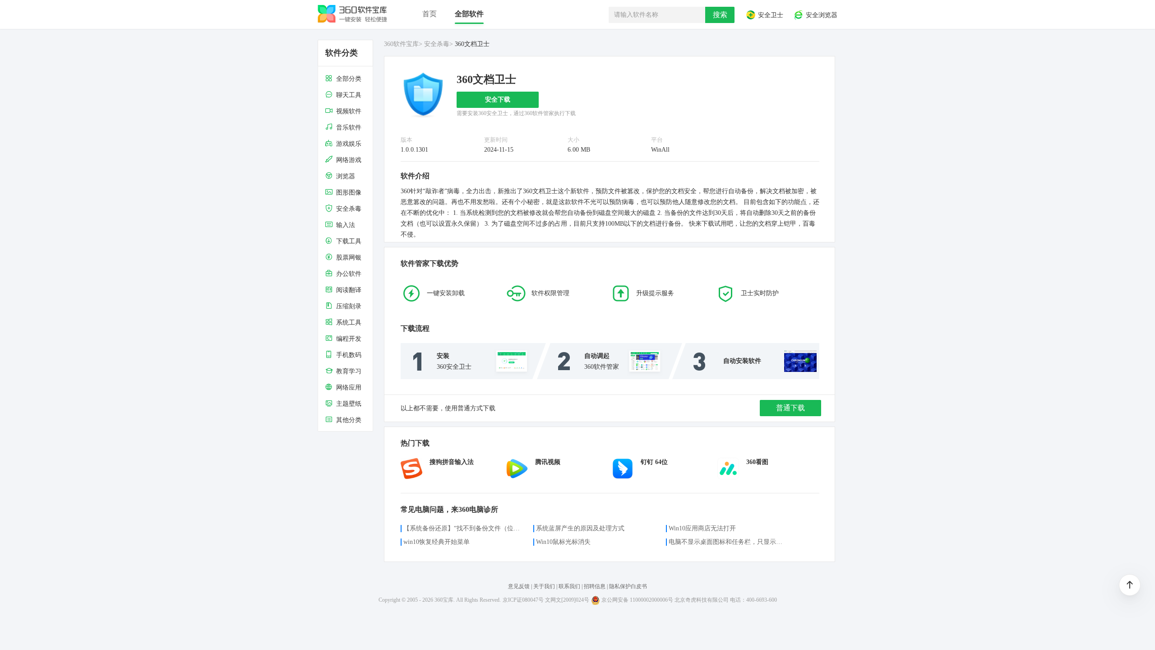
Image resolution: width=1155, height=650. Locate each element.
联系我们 (569, 586)
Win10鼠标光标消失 (563, 542)
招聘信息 (594, 586)
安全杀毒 (436, 44)
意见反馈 (519, 586)
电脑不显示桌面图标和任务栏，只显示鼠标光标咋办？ (728, 542)
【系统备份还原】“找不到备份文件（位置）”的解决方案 (462, 528)
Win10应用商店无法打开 (702, 528)
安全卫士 (769, 15)
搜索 (720, 15)
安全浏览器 (820, 15)
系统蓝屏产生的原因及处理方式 (580, 528)
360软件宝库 (401, 44)
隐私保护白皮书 (628, 586)
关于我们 (544, 586)
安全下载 (497, 99)
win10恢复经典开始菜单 (436, 542)
